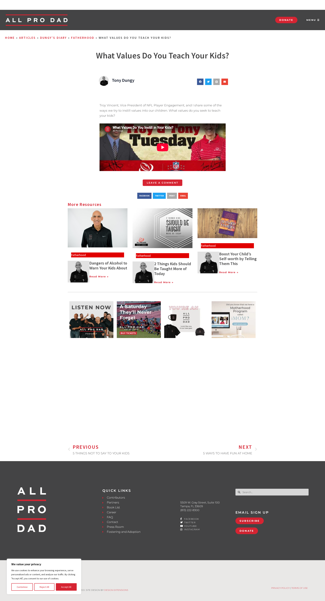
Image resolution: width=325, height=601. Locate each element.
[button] (200, 82)
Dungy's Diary (53, 38)
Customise (22, 586)
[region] (44, 576)
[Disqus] (162, 385)
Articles (27, 38)
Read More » (99, 276)
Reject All (44, 586)
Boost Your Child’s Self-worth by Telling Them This (238, 258)
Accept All (66, 586)
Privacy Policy (280, 588)
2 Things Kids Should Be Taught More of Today (172, 268)
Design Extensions (116, 590)
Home (10, 38)
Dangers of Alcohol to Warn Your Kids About (108, 265)
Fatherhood (82, 38)
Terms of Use (299, 588)
